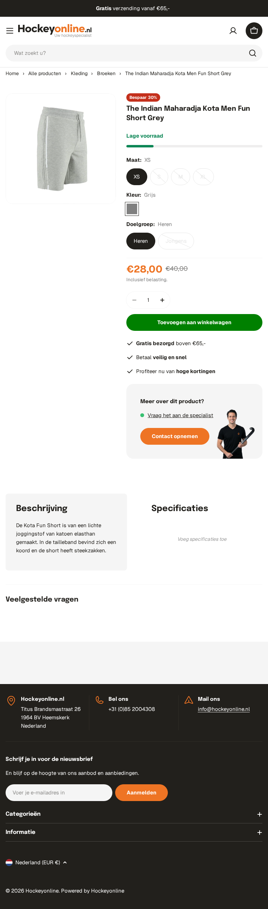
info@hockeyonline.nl (224, 709)
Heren (141, 241)
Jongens (179, 243)
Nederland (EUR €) (37, 862)
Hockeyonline (42, 890)
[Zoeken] (252, 53)
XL (207, 179)
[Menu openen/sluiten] (10, 31)
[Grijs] (131, 208)
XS (137, 176)
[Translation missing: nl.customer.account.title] (233, 31)
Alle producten (44, 73)
